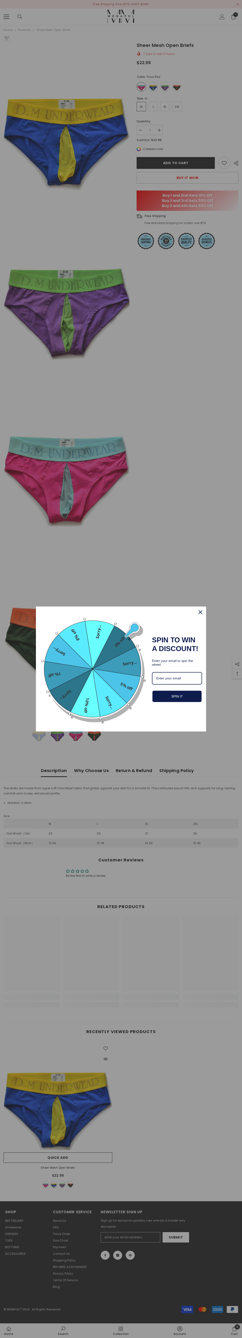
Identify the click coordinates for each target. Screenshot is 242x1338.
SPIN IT (177, 696)
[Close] (200, 612)
